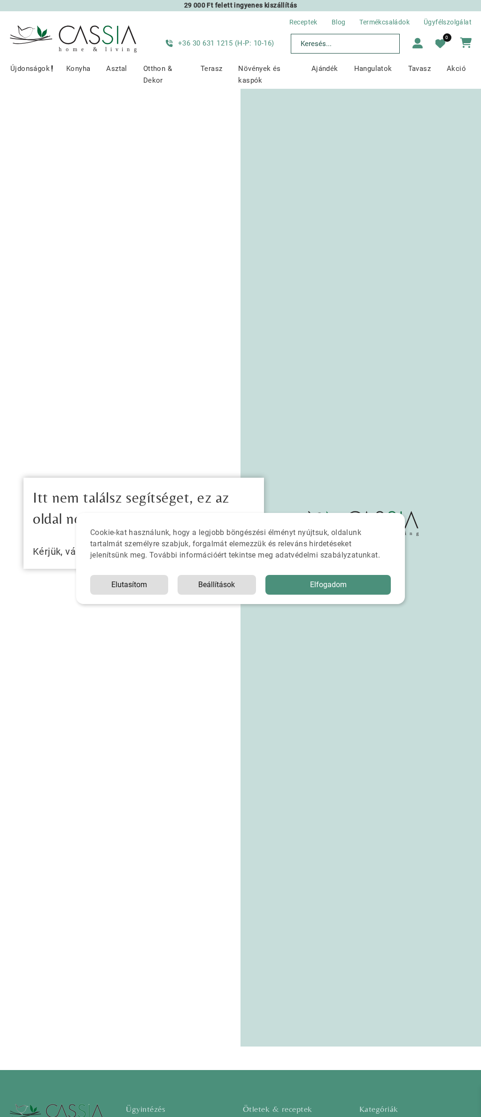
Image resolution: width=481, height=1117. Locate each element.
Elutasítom (129, 584)
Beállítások (216, 584)
